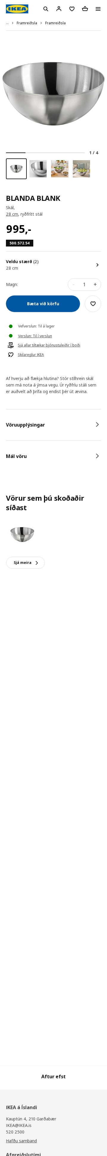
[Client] (59, 9)
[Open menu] (98, 9)
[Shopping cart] (85, 9)
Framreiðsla (27, 23)
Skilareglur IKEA (31, 354)
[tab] (53, 425)
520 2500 (15, 1132)
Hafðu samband (21, 1141)
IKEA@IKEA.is (19, 1125)
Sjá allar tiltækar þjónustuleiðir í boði (49, 345)
